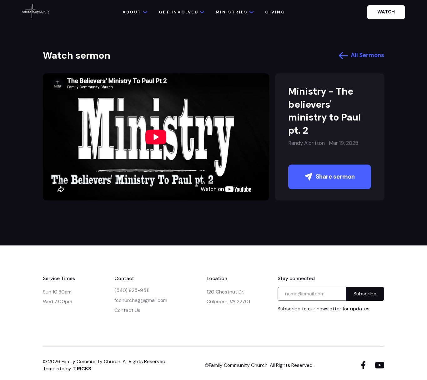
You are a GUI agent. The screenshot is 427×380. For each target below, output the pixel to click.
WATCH (386, 12)
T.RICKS (82, 368)
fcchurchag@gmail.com (140, 300)
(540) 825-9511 (131, 290)
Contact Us (127, 310)
